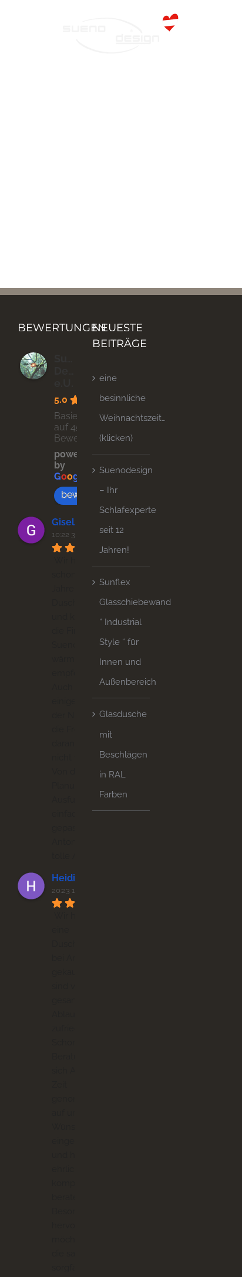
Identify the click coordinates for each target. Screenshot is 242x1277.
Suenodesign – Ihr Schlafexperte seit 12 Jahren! (121, 510)
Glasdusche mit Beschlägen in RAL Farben (121, 754)
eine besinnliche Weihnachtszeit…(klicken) (121, 408)
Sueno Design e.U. (71, 370)
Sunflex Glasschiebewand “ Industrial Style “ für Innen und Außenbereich (121, 632)
